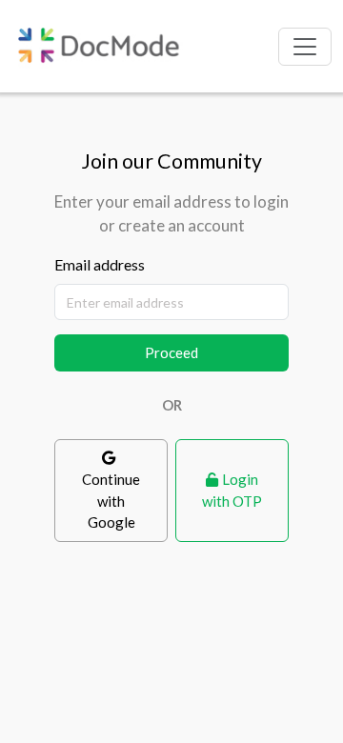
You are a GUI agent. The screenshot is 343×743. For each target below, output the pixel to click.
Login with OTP (232, 490)
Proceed (171, 352)
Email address (99, 264)
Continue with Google (111, 501)
